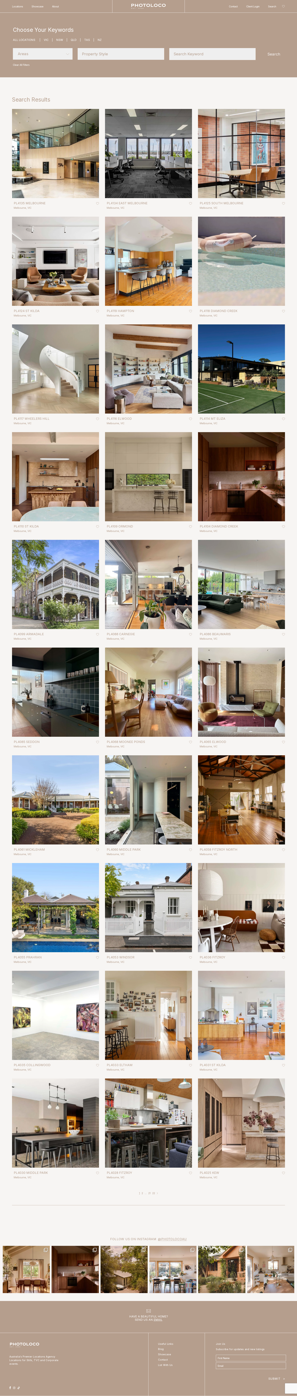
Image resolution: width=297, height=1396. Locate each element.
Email (158, 1319)
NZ (100, 40)
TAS (89, 40)
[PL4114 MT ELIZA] (241, 369)
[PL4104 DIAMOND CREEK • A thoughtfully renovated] (26, 1269)
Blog (161, 1349)
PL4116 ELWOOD (119, 418)
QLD (76, 40)
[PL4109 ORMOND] (148, 476)
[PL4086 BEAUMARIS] (241, 584)
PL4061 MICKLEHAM (29, 849)
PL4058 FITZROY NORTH (218, 849)
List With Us (165, 1365)
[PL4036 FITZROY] (241, 907)
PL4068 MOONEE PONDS (126, 742)
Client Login (253, 6)
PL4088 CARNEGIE (121, 634)
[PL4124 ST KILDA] (55, 261)
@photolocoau (172, 1239)
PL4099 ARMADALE (29, 634)
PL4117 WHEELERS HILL (32, 418)
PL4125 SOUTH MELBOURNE (221, 203)
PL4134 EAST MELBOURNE (127, 203)
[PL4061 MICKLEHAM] (55, 799)
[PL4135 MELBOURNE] (55, 153)
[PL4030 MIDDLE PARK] (55, 1123)
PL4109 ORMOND (120, 526)
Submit (276, 1378)
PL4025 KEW (209, 1173)
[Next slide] (92, 191)
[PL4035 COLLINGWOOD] (55, 1015)
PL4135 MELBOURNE (30, 203)
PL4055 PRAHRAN (28, 957)
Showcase (37, 6)
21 (149, 1193)
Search (272, 6)
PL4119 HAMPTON (120, 311)
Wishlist (283, 7)
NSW (61, 40)
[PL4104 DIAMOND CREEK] (241, 476)
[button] (43, 54)
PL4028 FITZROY (119, 1173)
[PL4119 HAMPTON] (148, 261)
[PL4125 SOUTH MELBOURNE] (241, 153)
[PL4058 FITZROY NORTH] (241, 799)
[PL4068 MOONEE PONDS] (148, 692)
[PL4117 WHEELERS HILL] (55, 369)
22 (153, 1193)
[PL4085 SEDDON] (55, 692)
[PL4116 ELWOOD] (148, 369)
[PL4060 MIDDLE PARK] (148, 799)
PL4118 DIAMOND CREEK (218, 311)
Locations (17, 6)
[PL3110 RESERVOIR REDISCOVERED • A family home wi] (172, 1269)
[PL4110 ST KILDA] (55, 476)
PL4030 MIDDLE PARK (31, 1173)
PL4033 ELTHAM (120, 1065)
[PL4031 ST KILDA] (241, 1015)
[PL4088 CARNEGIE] (148, 584)
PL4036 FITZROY (212, 957)
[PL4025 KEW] (241, 1123)
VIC (48, 40)
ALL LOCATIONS (26, 40)
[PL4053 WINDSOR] (148, 907)
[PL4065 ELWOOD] (241, 692)
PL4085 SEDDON (27, 742)
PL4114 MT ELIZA (212, 418)
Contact (233, 6)
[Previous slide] (19, 191)
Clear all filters (21, 64)
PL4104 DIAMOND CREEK (219, 526)
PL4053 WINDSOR (120, 957)
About (55, 6)
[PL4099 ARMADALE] (55, 584)
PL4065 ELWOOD (213, 742)
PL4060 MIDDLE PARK (124, 849)
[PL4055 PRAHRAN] (55, 907)
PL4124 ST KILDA (27, 311)
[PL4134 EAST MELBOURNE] (148, 153)
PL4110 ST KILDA (26, 526)
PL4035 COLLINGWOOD (32, 1065)
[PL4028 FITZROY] (148, 1123)
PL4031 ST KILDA (213, 1065)
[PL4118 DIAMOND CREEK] (241, 261)
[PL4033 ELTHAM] (148, 1015)
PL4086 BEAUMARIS (215, 634)
